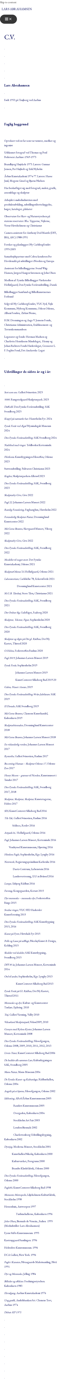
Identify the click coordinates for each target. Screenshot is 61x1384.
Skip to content (8, 2)
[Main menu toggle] (8, 19)
